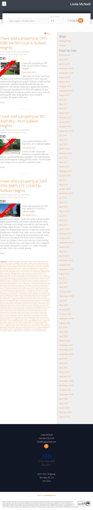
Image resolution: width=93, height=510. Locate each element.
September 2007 (66, 354)
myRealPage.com (50, 495)
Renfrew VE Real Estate (35, 310)
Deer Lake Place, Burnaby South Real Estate (34, 275)
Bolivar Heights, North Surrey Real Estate (36, 263)
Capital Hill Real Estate (14, 268)
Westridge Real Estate (6, 329)
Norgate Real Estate (6, 305)
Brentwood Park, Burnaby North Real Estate (29, 265)
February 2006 (65, 412)
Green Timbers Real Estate (42, 288)
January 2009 (64, 309)
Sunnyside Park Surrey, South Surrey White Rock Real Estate (22, 317)
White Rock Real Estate (39, 329)
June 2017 (63, 99)
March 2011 (64, 256)
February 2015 (65, 171)
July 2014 (63, 180)
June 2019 (63, 59)
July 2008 (63, 327)
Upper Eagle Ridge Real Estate (33, 320)
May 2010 (63, 287)
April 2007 (63, 367)
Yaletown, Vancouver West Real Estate (35, 331)
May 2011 (63, 251)
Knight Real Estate (13, 297)
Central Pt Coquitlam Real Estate (30, 271)
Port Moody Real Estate (20, 310)
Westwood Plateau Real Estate (22, 329)
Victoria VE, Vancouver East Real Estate (16, 324)
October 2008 (65, 314)
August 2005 (64, 416)
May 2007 (63, 363)
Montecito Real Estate (15, 302)
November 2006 (66, 385)
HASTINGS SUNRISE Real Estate (17, 292)
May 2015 (63, 162)
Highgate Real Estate (25, 293)
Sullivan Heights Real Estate (17, 54)
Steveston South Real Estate (26, 314)
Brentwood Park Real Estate (8, 265)
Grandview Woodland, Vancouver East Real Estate (19, 288)
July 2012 (63, 215)
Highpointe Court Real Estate (13, 295)
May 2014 (63, 184)
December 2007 (66, 345)
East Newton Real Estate (8, 278)
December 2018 (66, 68)
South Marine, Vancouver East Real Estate (34, 312)
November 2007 (66, 349)
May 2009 (63, 305)
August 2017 (64, 95)
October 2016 (65, 126)
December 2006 (66, 381)
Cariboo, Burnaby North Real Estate (27, 270)
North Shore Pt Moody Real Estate (22, 305)
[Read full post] (10, 69)
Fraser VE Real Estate (24, 283)
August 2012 (64, 211)
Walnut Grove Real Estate (36, 324)
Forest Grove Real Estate (15, 282)
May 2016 (63, 140)
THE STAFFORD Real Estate (15, 320)
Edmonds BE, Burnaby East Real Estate (27, 278)
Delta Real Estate (5, 277)
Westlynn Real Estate (43, 327)
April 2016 (63, 144)
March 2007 (64, 372)
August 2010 (64, 273)
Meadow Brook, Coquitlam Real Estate (31, 300)
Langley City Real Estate (18, 299)
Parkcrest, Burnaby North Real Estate (36, 309)
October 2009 (65, 291)
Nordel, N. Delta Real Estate (41, 304)
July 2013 (63, 198)
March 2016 (64, 148)
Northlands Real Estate (18, 307)
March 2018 (64, 81)
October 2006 (65, 390)
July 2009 (63, 300)
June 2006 (63, 399)
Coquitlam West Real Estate (13, 273)
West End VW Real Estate (23, 326)
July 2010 (63, 278)
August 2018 (64, 77)
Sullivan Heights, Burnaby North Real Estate (18, 315)
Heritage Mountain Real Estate (9, 293)
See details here (29, 72)
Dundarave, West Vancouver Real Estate (39, 277)
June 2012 (63, 220)
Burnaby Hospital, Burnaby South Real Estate (21, 266)
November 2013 (66, 193)
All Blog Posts (65, 41)
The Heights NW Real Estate (20, 319)
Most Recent (64, 55)
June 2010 (63, 282)
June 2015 (63, 157)
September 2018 (66, 73)
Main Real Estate (31, 299)
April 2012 (63, 224)
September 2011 (66, 242)
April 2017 (63, 108)
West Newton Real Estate (15, 327)
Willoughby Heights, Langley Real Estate (12, 331)
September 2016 (66, 131)
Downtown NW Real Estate (19, 277)
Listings (62, 45)
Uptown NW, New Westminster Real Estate (20, 322)
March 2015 (64, 166)
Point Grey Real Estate (6, 310)
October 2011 (65, 238)
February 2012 (65, 233)
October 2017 (65, 86)
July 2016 (63, 135)
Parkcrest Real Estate (19, 309)
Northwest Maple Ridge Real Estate (36, 307)
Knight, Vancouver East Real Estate (30, 297)
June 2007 (63, 358)
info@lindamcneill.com (46, 441)
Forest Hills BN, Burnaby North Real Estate (35, 282)
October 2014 (65, 175)
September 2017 (66, 90)
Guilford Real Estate (20, 290)
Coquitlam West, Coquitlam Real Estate (33, 273)
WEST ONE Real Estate (29, 327)
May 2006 (63, 403)
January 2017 (64, 122)
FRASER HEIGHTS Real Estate (8, 283)
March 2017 (64, 113)
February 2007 (65, 376)
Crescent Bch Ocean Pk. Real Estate (10, 275)
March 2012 (64, 229)
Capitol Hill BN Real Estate (30, 268)
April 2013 (63, 207)
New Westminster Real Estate (23, 304)
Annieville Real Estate (39, 261)
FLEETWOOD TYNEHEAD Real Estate (21, 280)
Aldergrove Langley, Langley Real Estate (20, 261)
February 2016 (65, 153)
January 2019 (64, 64)
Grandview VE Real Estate (19, 287)
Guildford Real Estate (7, 290)
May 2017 (63, 104)
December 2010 (66, 260)
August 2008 (64, 323)
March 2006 (64, 407)
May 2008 (63, 332)
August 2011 (64, 247)
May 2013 (63, 202)
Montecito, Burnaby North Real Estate (34, 302)
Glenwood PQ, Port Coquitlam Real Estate (20, 285)
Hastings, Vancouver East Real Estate (37, 292)
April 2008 (63, 336)
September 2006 (66, 394)
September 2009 (66, 296)
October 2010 (65, 265)
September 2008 (66, 318)
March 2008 (64, 340)
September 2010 (66, 269)
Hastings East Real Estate (34, 290)
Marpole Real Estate (13, 300)
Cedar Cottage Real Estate (12, 271)
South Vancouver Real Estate (8, 314)
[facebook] (46, 446)
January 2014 (64, 189)
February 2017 (65, 117)
